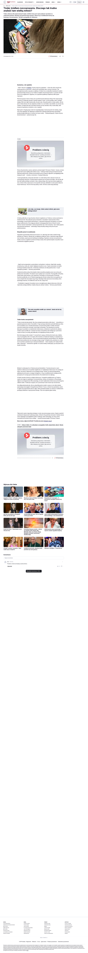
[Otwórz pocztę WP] (71, 2)
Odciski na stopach (6, 933)
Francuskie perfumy (6, 923)
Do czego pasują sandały (28, 927)
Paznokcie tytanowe (68, 924)
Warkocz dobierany (68, 927)
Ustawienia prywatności (63, 941)
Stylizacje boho (26, 933)
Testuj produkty (29, 2)
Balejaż (45, 926)
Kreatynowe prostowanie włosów (9, 924)
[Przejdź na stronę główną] (5, 3)
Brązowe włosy (46, 929)
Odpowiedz (9, 566)
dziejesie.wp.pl (48, 421)
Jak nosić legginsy (27, 929)
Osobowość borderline (68, 926)
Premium (48, 2)
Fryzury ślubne (26, 924)
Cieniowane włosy (47, 924)
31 (59, 566)
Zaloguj (79, 2)
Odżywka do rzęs (47, 923)
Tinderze (29, 87)
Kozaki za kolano (27, 923)
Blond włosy (5, 929)
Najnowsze (20, 2)
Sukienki (66, 933)
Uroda (58, 2)
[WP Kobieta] (12, 2)
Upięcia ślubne (67, 929)
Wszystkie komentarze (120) (33, 571)
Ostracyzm (66, 930)
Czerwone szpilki (47, 927)
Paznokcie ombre (6, 930)
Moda (53, 2)
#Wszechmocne (39, 2)
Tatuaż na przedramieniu (48, 933)
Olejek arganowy (6, 927)
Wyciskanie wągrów (47, 930)
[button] (74, 2)
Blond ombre (5, 926)
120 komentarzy (53, 56)
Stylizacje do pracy (27, 930)
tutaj (27, 950)
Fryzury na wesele (68, 923)
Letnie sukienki (26, 926)
